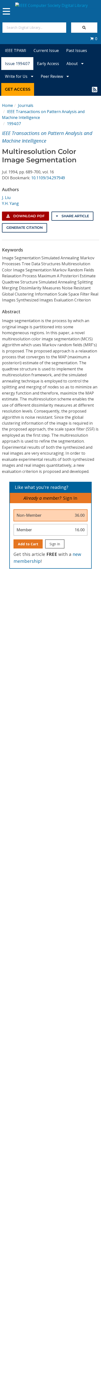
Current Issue (46, 50)
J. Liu (6, 197)
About (72, 63)
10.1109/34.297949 (48, 178)
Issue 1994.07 (17, 63)
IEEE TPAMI (15, 50)
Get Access (17, 89)
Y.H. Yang (10, 203)
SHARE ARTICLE (75, 216)
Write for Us (16, 76)
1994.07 (14, 123)
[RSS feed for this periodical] (94, 89)
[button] (93, 39)
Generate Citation (24, 227)
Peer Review (52, 76)
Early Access (48, 63)
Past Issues (76, 50)
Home (7, 105)
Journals (25, 105)
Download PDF (28, 216)
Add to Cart (28, 544)
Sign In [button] (70, 498)
